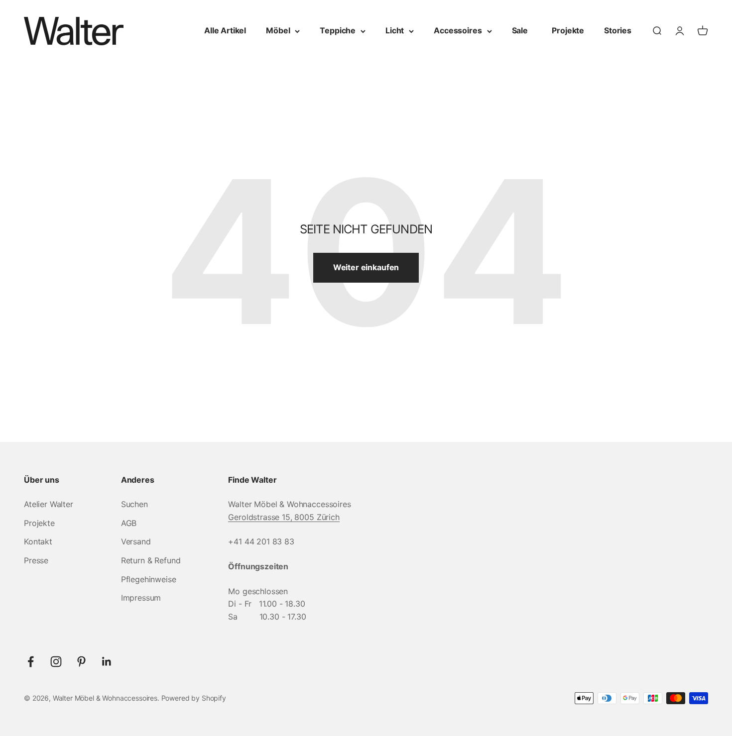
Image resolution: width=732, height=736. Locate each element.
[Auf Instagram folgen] (56, 661)
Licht (394, 30)
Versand (136, 541)
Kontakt (38, 541)
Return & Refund (151, 560)
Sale (520, 30)
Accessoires (458, 30)
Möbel (278, 30)
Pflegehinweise (148, 579)
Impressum (141, 598)
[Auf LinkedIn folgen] (107, 661)
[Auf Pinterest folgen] (81, 661)
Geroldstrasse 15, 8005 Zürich (283, 517)
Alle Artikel (225, 30)
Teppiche (338, 30)
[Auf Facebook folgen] (30, 661)
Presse (36, 560)
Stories (617, 30)
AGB (129, 523)
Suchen (134, 504)
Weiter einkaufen (366, 267)
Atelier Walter (48, 504)
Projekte (568, 30)
